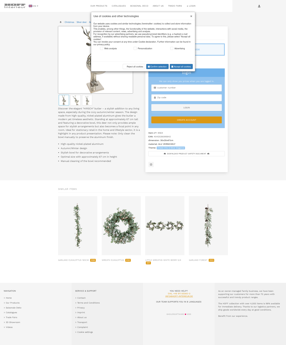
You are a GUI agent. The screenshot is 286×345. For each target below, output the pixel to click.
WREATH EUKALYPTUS (116, 260)
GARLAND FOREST (201, 260)
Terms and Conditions (88, 303)
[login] (259, 6)
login (186, 107)
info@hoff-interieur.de (179, 296)
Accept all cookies (182, 66)
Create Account (186, 120)
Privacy (81, 307)
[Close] (190, 15)
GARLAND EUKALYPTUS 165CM (76, 260)
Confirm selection (158, 66)
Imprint (81, 312)
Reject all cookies (135, 66)
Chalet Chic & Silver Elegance (170, 148)
